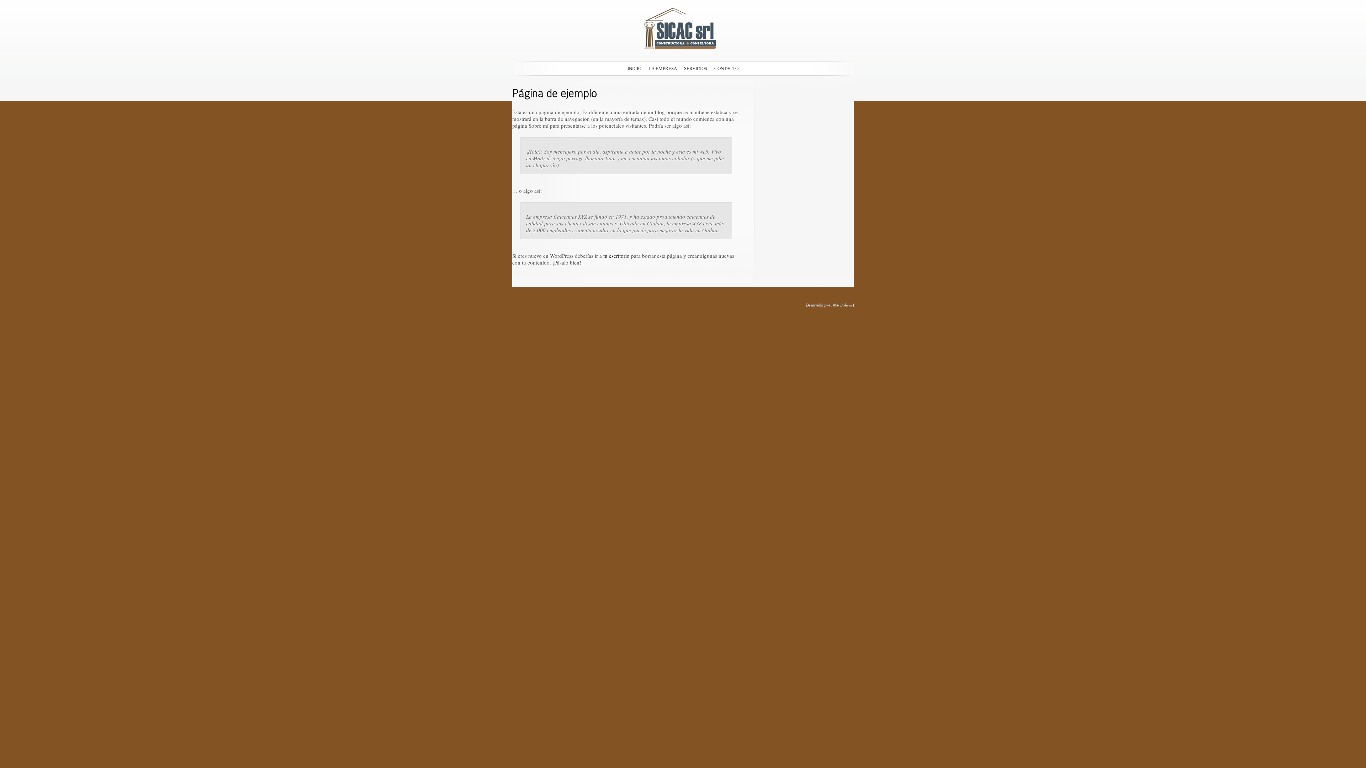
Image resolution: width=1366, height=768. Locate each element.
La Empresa (662, 68)
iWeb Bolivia (841, 304)
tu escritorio (616, 255)
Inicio (634, 68)
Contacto (726, 68)
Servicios (695, 68)
